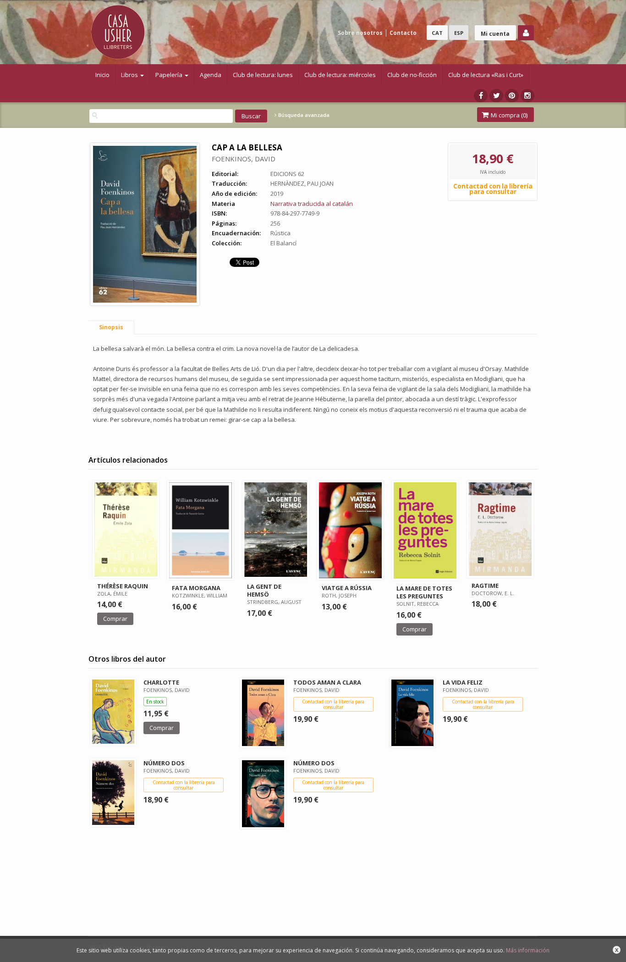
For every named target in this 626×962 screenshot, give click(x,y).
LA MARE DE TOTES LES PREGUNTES (424, 592)
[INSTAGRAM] (527, 95)
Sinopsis (111, 327)
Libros (130, 75)
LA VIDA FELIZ (463, 682)
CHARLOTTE (161, 682)
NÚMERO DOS (164, 763)
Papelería (169, 75)
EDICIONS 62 (287, 174)
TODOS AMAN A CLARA (327, 682)
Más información (527, 950)
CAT (437, 32)
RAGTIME (485, 585)
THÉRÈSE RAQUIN (122, 586)
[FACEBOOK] (481, 95)
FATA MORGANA (196, 588)
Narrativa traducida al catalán (311, 203)
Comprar (115, 618)
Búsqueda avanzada (303, 115)
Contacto (403, 33)
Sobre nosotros (360, 33)
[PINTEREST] (512, 95)
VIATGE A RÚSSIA (347, 588)
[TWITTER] (496, 95)
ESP (458, 32)
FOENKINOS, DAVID (243, 158)
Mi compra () (508, 115)
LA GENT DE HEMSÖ (264, 590)
